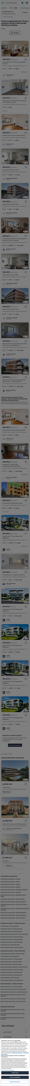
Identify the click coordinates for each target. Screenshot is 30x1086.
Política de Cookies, (17, 1052)
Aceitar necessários (15, 1077)
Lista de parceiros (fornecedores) (7, 1070)
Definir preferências (15, 1081)
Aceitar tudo (15, 1072)
